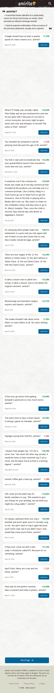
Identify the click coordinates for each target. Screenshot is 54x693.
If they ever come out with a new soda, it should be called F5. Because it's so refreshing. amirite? (25, 550)
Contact (42, 684)
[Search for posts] (50, 3)
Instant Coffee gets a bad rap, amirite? (23, 479)
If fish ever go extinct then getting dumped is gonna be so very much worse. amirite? (24, 399)
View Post (43, 45)
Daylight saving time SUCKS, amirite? (22, 436)
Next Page (25, 660)
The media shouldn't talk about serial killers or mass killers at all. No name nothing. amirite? (26, 322)
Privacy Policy (29, 684)
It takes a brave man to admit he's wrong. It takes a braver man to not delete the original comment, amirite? (26, 282)
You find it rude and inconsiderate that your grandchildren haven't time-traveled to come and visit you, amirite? (25, 163)
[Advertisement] (27, 77)
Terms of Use (14, 684)
